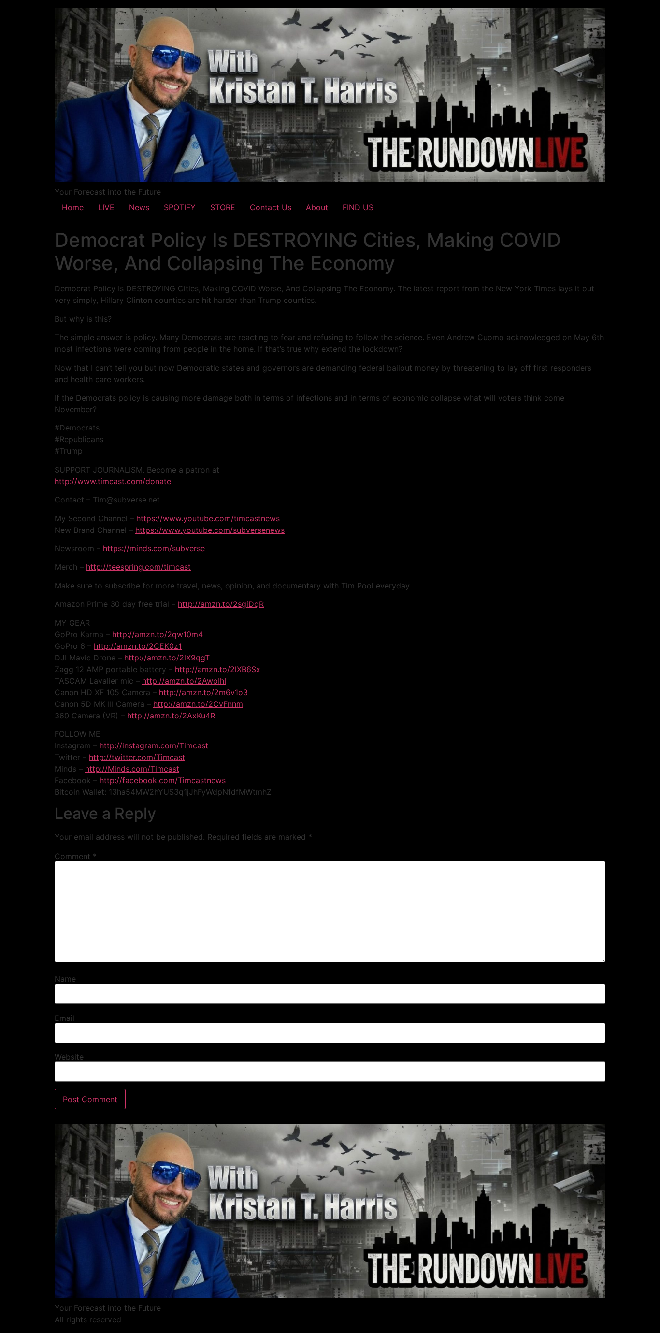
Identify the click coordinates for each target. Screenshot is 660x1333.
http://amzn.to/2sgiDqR (221, 604)
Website (69, 1057)
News (139, 207)
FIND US (358, 207)
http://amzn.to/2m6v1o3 (203, 692)
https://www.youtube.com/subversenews (210, 530)
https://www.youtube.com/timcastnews (208, 518)
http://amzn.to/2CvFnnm (198, 704)
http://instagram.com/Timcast (154, 745)
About (317, 207)
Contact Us (270, 207)
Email (64, 1018)
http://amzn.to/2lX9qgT (167, 657)
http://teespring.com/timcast (138, 567)
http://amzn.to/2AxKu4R (171, 715)
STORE (222, 207)
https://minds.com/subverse (154, 548)
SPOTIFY (180, 207)
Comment (76, 856)
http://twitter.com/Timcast (137, 757)
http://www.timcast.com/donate (113, 481)
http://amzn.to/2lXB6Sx (217, 669)
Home (73, 207)
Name (65, 979)
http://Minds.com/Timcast (132, 769)
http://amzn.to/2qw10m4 (157, 634)
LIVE (106, 207)
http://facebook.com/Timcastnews (163, 780)
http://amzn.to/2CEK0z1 (138, 646)
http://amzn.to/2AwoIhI (184, 681)
